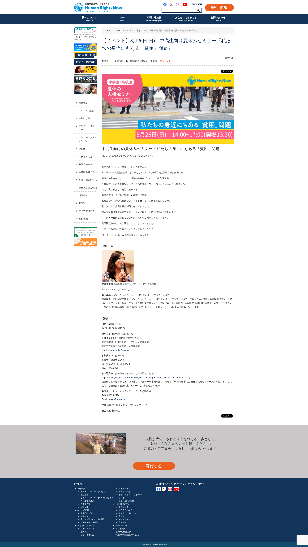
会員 (77, 34)
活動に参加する (87, 528)
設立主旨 (84, 495)
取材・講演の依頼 (88, 187)
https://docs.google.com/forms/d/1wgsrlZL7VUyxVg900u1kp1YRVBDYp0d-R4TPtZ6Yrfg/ (146, 377)
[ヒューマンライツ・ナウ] (98, 7)
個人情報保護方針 (123, 532)
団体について (89, 19)
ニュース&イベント (123, 30)
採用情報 (84, 507)
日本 (155, 61)
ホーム (107, 30)
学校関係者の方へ (88, 172)
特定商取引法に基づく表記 (127, 535)
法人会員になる (125, 510)
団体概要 (83, 103)
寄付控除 (83, 218)
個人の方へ (85, 532)
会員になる (84, 118)
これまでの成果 (87, 501)
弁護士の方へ (85, 164)
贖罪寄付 (83, 203)
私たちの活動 (83, 510)
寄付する (219, 7)
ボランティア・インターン (87, 139)
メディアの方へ (86, 156)
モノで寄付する (86, 211)
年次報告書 (85, 504)
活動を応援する (122, 504)
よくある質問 (121, 528)
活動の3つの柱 (87, 513)
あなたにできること (186, 19)
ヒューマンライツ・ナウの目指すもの (97, 498)
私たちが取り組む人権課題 (92, 519)
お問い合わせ (218, 19)
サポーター (83, 34)
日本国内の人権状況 (138, 61)
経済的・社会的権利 (113, 61)
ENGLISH (197, 4)
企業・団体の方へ (88, 180)
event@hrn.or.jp (117, 399)
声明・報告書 (154, 19)
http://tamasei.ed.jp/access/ (115, 350)
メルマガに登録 (86, 110)
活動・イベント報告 (89, 522)
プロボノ (83, 148)
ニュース (122, 19)
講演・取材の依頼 (126, 501)
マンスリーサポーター (87, 128)
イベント (166, 61)
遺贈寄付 (83, 195)
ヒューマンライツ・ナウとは (93, 492)
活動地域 (84, 516)
